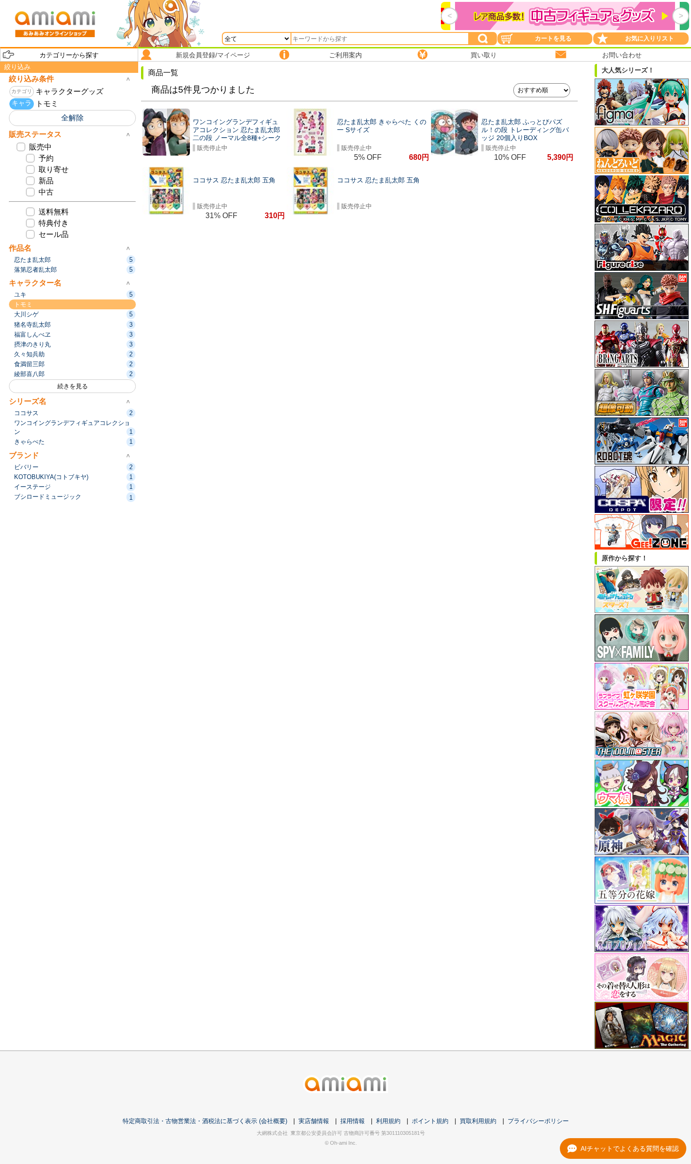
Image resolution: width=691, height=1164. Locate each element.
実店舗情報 (313, 1121)
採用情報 (352, 1121)
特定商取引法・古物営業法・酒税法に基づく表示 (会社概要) (205, 1121)
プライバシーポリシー (538, 1121)
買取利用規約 (478, 1121)
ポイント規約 (430, 1121)
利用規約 (388, 1121)
